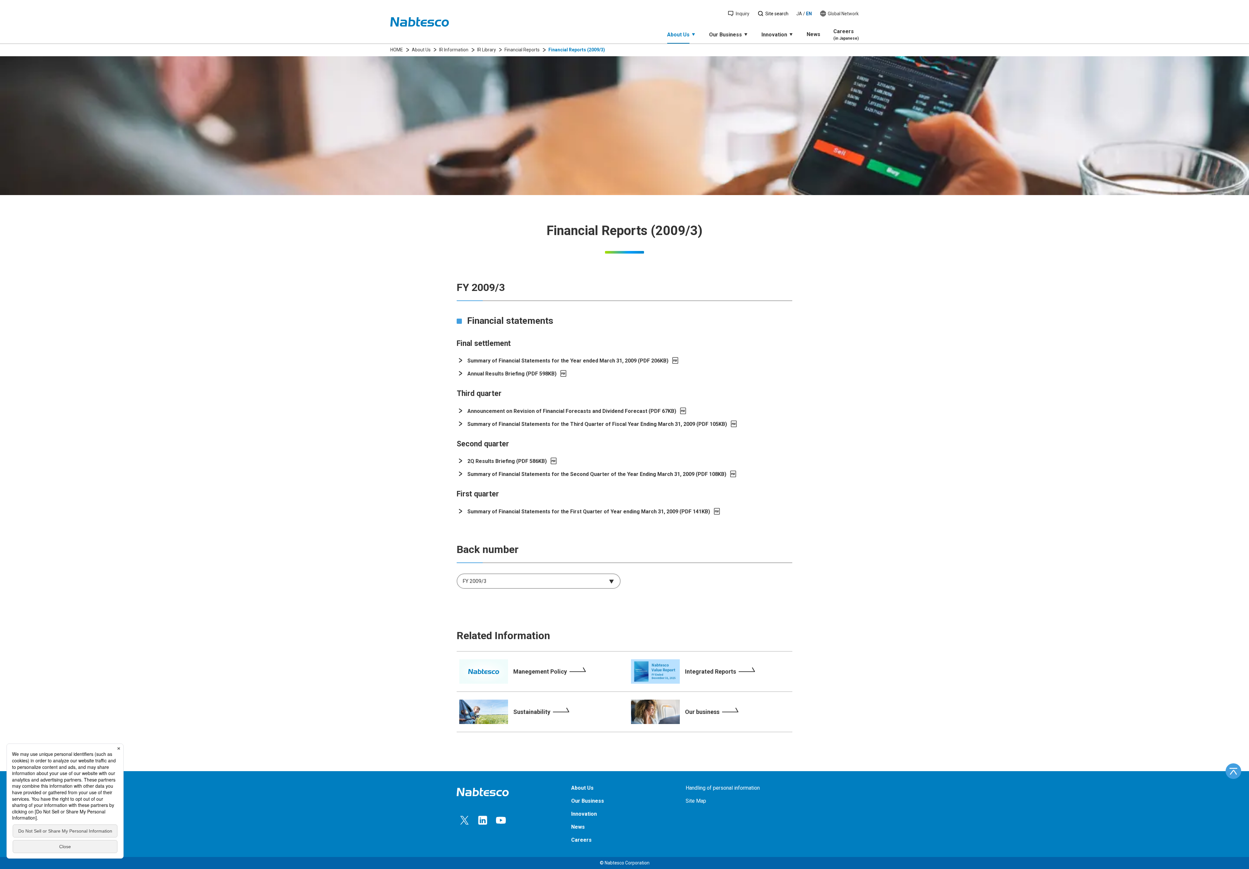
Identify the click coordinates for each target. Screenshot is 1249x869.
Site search (776, 13)
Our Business (725, 35)
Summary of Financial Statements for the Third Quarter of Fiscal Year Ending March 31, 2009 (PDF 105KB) (597, 424)
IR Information (453, 49)
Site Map (696, 801)
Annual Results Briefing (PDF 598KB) (512, 374)
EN (809, 13)
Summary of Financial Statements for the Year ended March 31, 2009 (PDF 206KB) (568, 361)
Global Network (843, 13)
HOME (396, 49)
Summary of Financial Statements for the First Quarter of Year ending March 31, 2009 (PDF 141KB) (588, 511)
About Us (678, 35)
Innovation (774, 35)
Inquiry (742, 13)
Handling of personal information (723, 788)
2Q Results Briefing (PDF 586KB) (507, 461)
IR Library (486, 49)
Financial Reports (522, 49)
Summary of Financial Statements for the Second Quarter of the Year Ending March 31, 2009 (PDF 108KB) (597, 474)
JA (799, 13)
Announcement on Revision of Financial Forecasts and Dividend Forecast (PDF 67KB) (572, 411)
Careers (846, 34)
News (813, 34)
